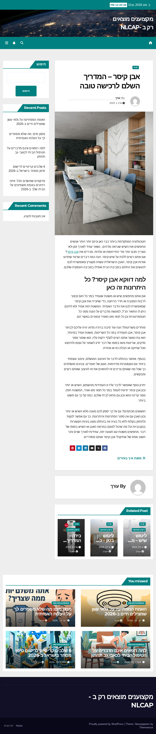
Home (19, 725)
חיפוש (41, 64)
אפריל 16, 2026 (57, 662)
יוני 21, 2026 (134, 620)
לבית (136, 67)
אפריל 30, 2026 (132, 662)
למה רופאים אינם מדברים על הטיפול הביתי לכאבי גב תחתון (26, 152)
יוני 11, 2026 (59, 620)
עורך (117, 98)
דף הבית (8, 725)
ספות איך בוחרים (129, 458)
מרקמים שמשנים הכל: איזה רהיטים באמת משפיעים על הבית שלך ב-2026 (27, 185)
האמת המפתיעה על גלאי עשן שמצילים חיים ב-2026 (119, 611)
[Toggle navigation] (6, 43)
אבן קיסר (73, 251)
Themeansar (146, 727)
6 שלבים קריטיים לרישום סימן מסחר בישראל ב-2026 (43, 653)
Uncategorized (136, 603)
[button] (21, 42)
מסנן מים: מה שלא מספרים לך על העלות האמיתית (42, 611)
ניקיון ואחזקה (139, 530)
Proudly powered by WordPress (106, 724)
